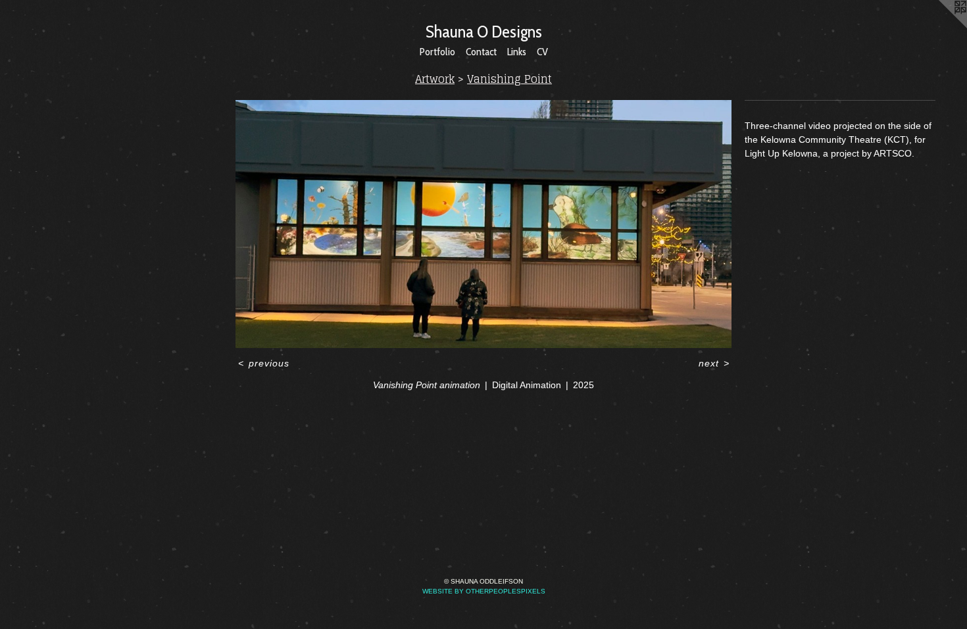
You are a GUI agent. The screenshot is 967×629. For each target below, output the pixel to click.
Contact (481, 51)
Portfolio (437, 51)
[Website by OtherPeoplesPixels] (940, 26)
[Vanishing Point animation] (483, 224)
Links (516, 51)
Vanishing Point (509, 79)
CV (542, 51)
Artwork (435, 79)
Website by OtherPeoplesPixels (483, 591)
